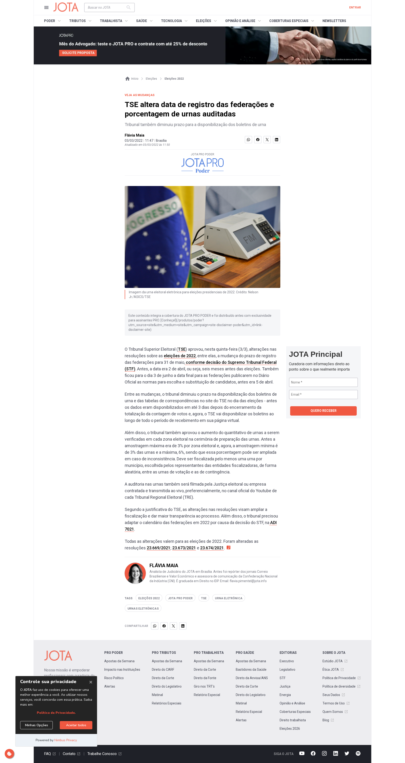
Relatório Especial (207, 695)
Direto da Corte (163, 678)
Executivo (287, 661)
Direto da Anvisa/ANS (252, 678)
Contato (69, 754)
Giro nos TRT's (204, 686)
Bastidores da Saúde (251, 669)
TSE (182, 349)
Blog (325, 720)
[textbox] (106, 7)
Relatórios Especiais (166, 703)
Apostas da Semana (119, 661)
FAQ (47, 754)
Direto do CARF (163, 669)
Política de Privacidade (339, 678)
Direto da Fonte (205, 678)
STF (282, 678)
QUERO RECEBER (324, 411)
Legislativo (287, 669)
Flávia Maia (134, 135)
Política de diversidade (339, 686)
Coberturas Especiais (295, 712)
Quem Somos (332, 712)
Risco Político (114, 678)
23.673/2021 (184, 547)
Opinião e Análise (292, 703)
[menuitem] (53, 20)
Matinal (157, 695)
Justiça (285, 686)
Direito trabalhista (293, 720)
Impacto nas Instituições (122, 669)
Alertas (109, 686)
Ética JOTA (330, 669)
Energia (285, 695)
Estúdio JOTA (332, 661)
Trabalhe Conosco (102, 754)
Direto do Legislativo (167, 686)
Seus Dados (331, 695)
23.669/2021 (158, 547)
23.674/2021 (212, 547)
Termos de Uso (333, 703)
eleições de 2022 (180, 355)
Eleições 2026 (290, 728)
